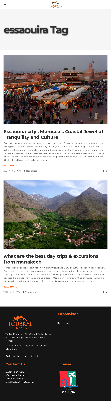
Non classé (31, 171)
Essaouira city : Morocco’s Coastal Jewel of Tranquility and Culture (53, 134)
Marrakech (30, 292)
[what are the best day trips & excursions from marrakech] (55, 214)
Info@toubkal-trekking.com (19, 381)
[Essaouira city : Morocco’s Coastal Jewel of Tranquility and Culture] (55, 89)
